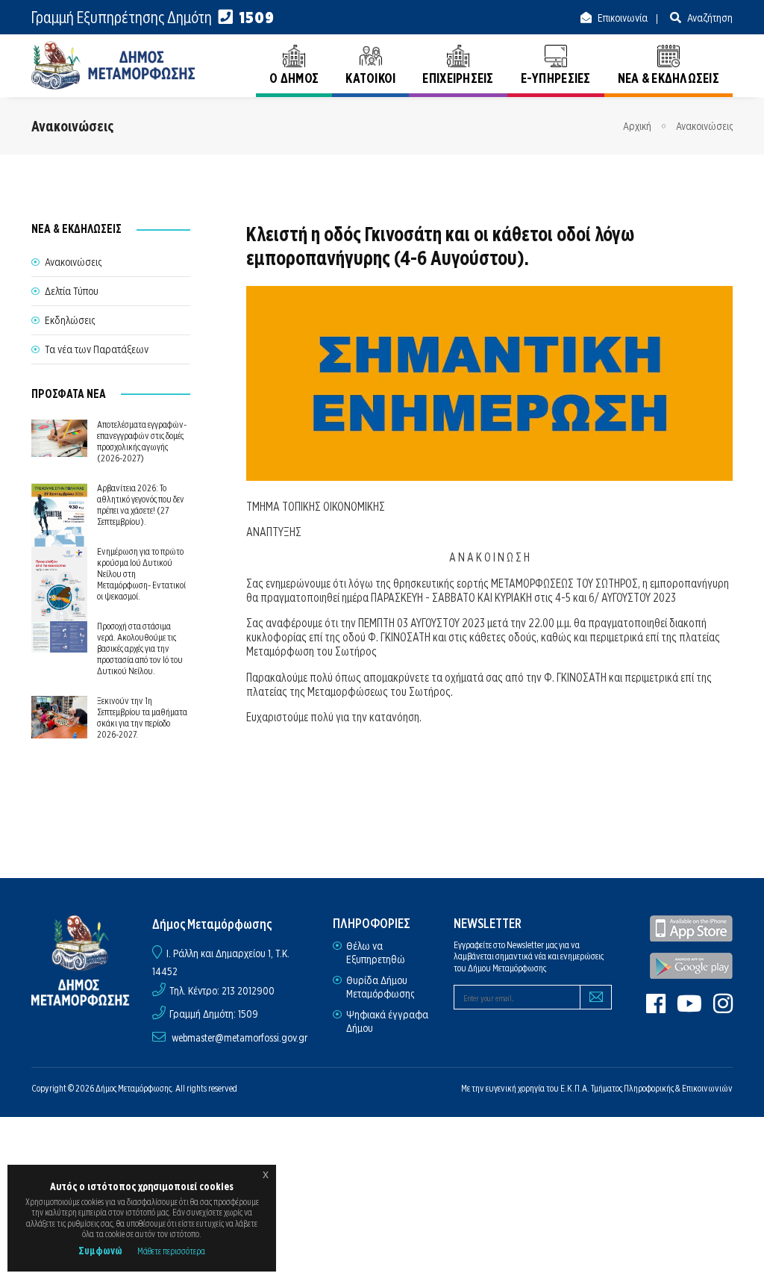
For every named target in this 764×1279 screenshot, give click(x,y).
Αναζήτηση (709, 18)
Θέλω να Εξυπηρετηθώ (375, 952)
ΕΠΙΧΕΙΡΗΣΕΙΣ (457, 78)
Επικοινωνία (621, 18)
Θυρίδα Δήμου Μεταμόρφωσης (380, 987)
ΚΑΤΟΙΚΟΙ (370, 78)
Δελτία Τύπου (71, 291)
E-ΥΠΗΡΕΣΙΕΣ (556, 78)
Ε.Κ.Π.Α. (574, 1088)
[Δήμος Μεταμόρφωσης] (113, 65)
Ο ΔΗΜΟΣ (294, 78)
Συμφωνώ (100, 1251)
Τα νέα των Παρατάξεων (96, 349)
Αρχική (637, 126)
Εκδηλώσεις (70, 320)
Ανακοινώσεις (704, 126)
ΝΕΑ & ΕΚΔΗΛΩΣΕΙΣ (668, 78)
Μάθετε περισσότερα (171, 1251)
